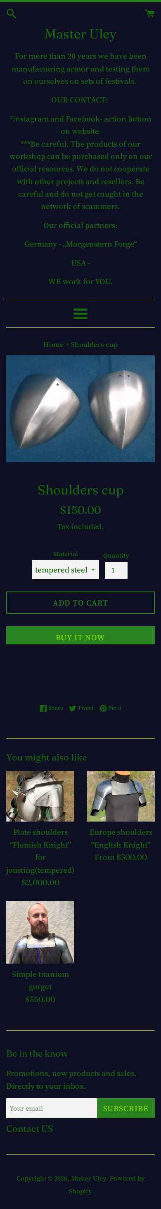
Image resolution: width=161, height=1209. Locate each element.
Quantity (116, 555)
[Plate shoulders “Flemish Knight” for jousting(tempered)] (40, 796)
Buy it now (80, 637)
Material (65, 553)
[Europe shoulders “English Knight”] (121, 796)
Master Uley (80, 34)
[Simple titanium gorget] (40, 932)
